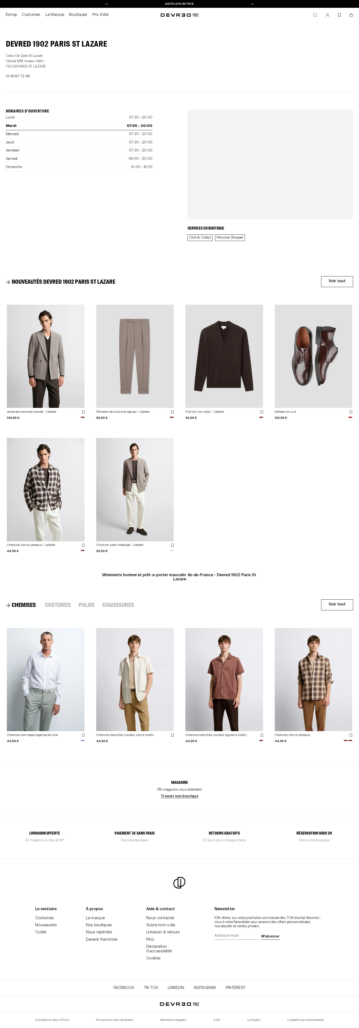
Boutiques (78, 15)
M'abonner (270, 936)
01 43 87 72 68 (18, 76)
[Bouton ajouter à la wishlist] (83, 411)
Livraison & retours (163, 932)
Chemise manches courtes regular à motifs (216, 735)
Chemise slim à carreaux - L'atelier (31, 545)
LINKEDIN (176, 988)
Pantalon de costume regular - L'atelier (123, 411)
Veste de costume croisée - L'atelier (31, 411)
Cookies (153, 958)
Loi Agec (254, 1020)
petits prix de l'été (179, 3)
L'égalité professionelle (305, 1020)
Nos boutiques (99, 925)
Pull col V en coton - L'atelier (204, 411)
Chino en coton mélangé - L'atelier (119, 545)
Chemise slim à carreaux (292, 735)
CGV (216, 1020)
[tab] (61, 282)
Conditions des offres (52, 1020)
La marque (95, 918)
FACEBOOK (124, 988)
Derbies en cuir (285, 411)
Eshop (11, 15)
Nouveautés (46, 925)
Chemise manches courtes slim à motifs (125, 735)
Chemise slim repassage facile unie (32, 735)
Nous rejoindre (99, 932)
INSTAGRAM (205, 988)
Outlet (40, 932)
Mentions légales (173, 1020)
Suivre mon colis (160, 925)
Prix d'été (100, 15)
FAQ (150, 940)
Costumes (31, 15)
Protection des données (115, 1020)
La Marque (54, 15)
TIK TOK (151, 988)
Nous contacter (160, 918)
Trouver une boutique (179, 796)
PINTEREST (236, 988)
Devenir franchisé (101, 940)
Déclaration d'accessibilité (159, 949)
